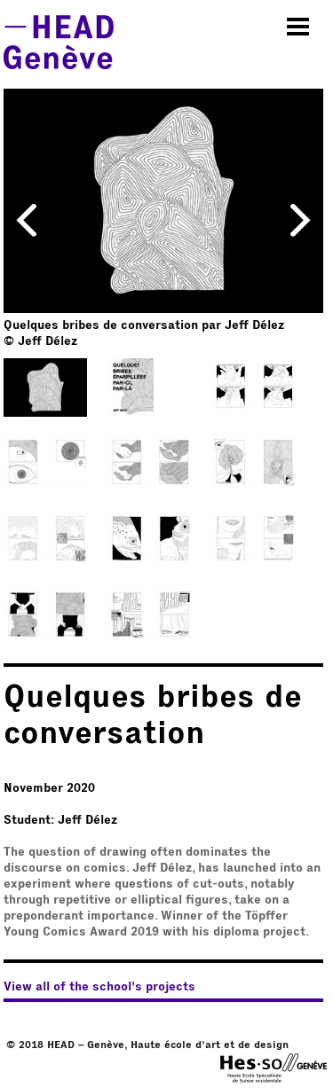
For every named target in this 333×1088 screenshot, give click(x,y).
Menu (298, 26)
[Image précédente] (27, 219)
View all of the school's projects (99, 987)
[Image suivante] (300, 219)
